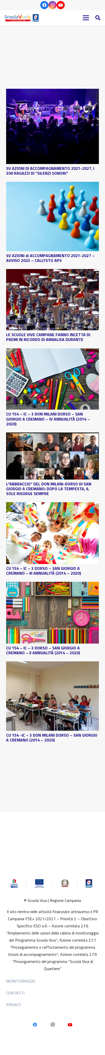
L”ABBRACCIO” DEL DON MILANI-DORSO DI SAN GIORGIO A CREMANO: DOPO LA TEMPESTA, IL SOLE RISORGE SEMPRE (48, 489)
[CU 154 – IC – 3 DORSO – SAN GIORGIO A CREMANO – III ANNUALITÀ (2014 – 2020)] (52, 506)
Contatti (15, 993)
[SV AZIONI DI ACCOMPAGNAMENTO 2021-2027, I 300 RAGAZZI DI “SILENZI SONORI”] (52, 92)
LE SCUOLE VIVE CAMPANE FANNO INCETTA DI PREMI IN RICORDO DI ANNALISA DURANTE (48, 337)
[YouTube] (61, 5)
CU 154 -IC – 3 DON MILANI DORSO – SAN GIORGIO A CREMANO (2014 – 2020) (51, 737)
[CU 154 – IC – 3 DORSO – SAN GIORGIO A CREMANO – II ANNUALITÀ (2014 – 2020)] (52, 585)
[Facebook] (44, 5)
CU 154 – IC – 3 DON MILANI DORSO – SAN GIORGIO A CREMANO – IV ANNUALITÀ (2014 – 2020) (48, 419)
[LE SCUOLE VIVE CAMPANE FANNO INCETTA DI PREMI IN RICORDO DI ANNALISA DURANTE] (52, 273)
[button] (97, 17)
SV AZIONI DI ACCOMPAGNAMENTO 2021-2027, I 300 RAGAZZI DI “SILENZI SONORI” (50, 170)
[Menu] (86, 17)
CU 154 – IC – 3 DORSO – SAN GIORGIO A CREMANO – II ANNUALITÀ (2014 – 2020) (43, 650)
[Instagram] (52, 5)
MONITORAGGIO (20, 981)
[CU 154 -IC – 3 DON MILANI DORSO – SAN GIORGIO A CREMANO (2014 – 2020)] (52, 665)
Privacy (13, 1005)
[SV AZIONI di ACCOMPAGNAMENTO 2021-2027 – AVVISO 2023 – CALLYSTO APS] (52, 185)
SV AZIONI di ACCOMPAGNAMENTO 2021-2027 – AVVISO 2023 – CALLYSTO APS (50, 257)
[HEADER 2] (23, 18)
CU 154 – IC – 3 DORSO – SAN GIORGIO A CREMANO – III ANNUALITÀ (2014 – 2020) (43, 570)
